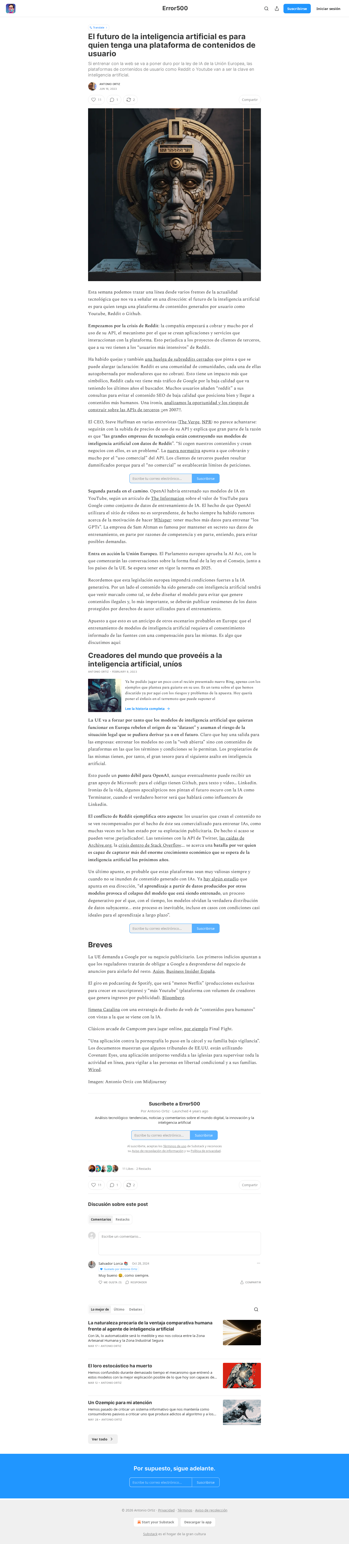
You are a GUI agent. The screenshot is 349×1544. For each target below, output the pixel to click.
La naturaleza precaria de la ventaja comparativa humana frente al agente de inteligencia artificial (150, 1326)
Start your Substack (158, 1522)
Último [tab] (119, 1309)
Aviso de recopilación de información (158, 1151)
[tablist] (110, 1219)
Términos (185, 1510)
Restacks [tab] (122, 1219)
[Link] (81, 945)
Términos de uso (174, 1146)
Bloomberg (173, 997)
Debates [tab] (135, 1309)
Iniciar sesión (328, 8)
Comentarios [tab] (101, 1219)
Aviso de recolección (211, 1510)
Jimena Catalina (104, 1009)
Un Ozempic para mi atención (120, 1402)
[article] (174, 1337)
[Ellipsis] (258, 1263)
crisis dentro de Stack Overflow (149, 845)
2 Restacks (143, 1168)
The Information (167, 498)
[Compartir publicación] (277, 8)
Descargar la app (198, 1522)
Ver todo (99, 1439)
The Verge (189, 422)
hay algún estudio (221, 879)
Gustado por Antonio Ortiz (120, 1269)
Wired (94, 1069)
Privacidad (166, 1510)
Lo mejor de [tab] (100, 1309)
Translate (98, 27)
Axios (158, 971)
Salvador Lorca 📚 (113, 1263)
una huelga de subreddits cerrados (179, 359)
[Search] (266, 8)
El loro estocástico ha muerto (120, 1366)
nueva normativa (183, 450)
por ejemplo (196, 1028)
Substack (150, 1534)
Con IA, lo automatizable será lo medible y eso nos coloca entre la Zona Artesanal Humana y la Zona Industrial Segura (146, 1338)
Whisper (162, 520)
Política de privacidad (206, 1151)
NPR (206, 422)
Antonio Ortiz (109, 84)
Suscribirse (297, 8)
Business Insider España (190, 971)
